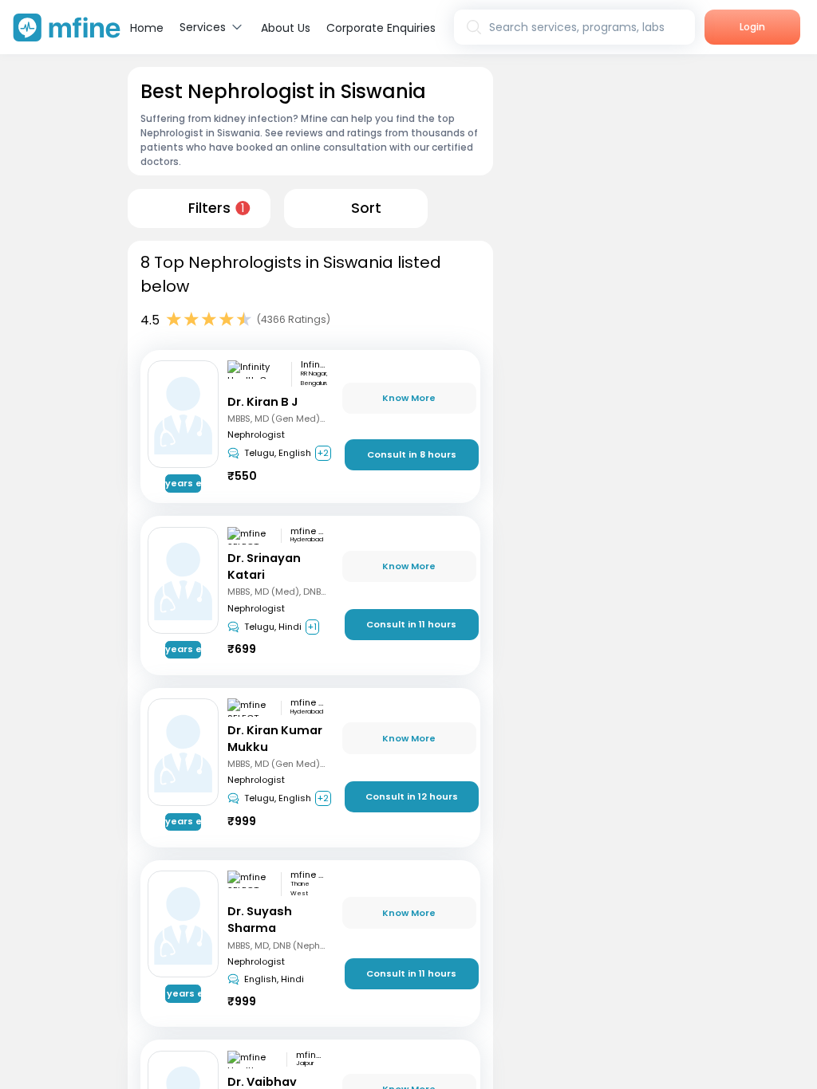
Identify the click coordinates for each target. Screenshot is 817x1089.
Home (147, 28)
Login (752, 26)
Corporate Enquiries (381, 28)
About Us (285, 28)
